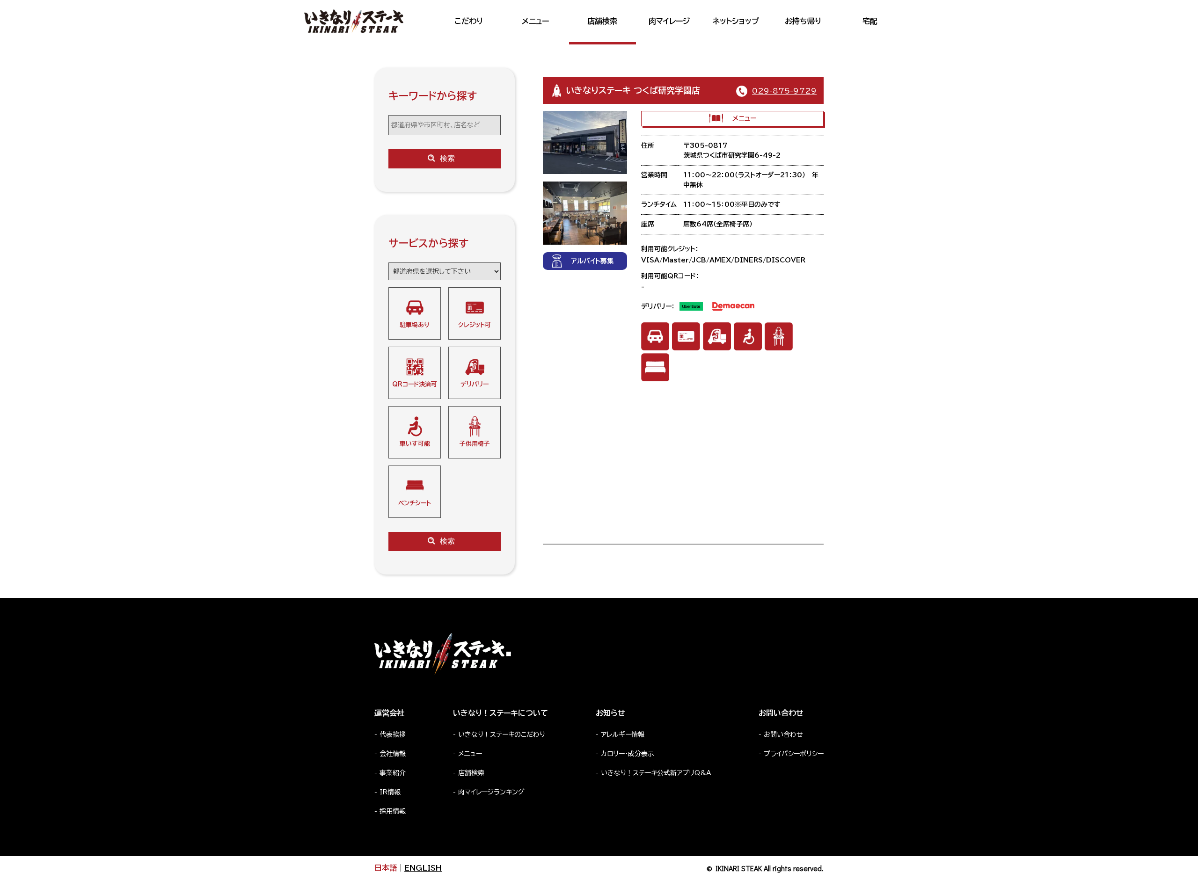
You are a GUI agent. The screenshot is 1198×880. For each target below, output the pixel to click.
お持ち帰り (803, 21)
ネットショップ (736, 21)
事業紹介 (393, 773)
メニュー (535, 21)
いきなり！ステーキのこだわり (501, 734)
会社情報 (393, 753)
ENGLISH (423, 868)
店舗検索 (602, 21)
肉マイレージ (669, 21)
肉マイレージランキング (491, 792)
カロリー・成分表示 (627, 753)
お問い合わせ (783, 734)
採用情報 (393, 811)
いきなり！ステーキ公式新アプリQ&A (656, 773)
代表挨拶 (393, 734)
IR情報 (390, 792)
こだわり (468, 21)
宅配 (869, 21)
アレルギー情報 (622, 734)
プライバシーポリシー (794, 753)
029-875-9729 (784, 91)
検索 (447, 158)
